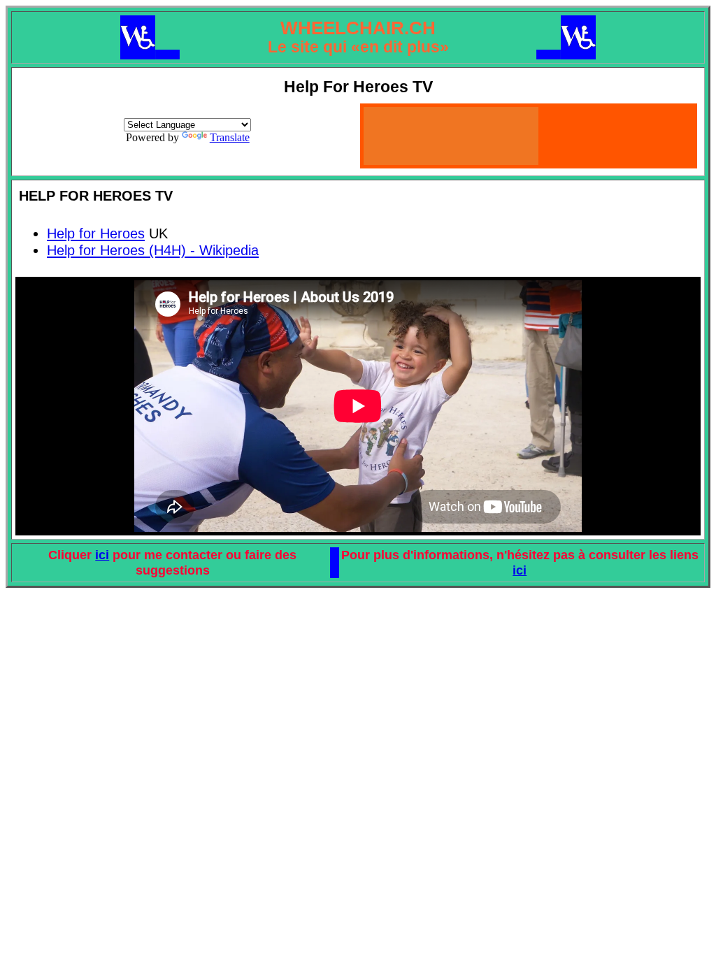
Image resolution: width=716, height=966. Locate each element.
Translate (230, 137)
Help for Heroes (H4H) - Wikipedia (153, 250)
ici (102, 554)
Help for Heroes (96, 233)
